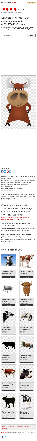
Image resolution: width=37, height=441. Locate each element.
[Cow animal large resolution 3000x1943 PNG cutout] (26, 345)
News (13, 426)
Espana (14, 2)
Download (8, 277)
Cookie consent (26, 426)
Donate (19, 426)
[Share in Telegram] (5, 171)
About (3, 426)
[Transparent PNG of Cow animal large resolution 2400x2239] (8, 402)
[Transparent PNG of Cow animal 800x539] (26, 317)
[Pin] (8, 171)
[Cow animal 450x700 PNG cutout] (26, 401)
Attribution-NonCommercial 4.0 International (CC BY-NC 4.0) (18, 177)
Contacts (4, 428)
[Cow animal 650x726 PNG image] (8, 317)
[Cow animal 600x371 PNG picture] (8, 345)
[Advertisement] (18, 56)
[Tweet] (10, 171)
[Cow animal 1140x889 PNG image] (26, 373)
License (9, 426)
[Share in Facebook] (2, 171)
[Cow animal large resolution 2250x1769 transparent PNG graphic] (8, 373)
